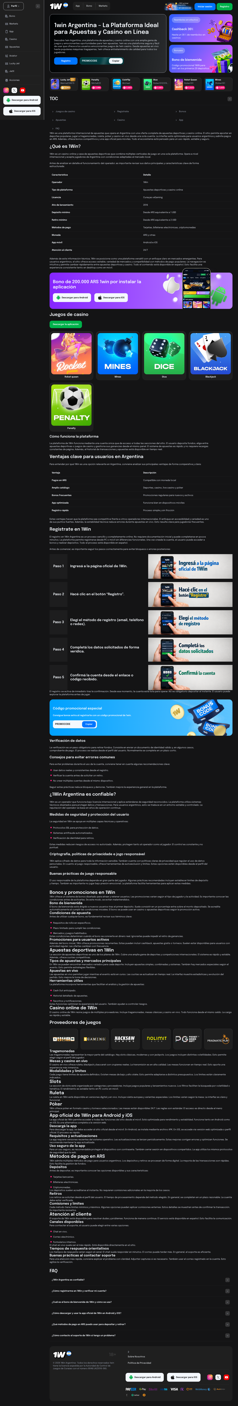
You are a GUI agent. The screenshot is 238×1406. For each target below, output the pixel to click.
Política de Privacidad (139, 1363)
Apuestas (61, 120)
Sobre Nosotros (136, 1357)
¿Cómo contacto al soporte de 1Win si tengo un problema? (84, 1335)
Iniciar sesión (205, 6)
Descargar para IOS (114, 298)
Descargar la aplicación (66, 324)
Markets (103, 6)
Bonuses (178, 50)
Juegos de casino (65, 111)
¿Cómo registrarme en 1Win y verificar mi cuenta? (79, 1291)
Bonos (182, 111)
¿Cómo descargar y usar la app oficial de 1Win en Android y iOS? (86, 1313)
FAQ (57, 128)
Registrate (123, 111)
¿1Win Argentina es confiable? (68, 1280)
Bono (89, 6)
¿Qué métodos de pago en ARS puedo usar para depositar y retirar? (89, 1324)
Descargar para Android (75, 298)
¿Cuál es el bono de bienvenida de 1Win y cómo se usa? (82, 1302)
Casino (121, 120)
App (78, 6)
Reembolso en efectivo (186, 20)
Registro (224, 6)
